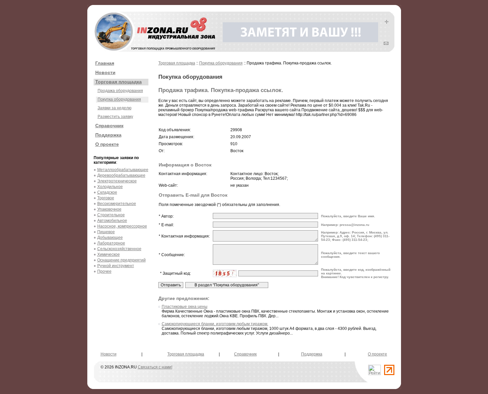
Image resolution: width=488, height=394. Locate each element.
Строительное (111, 215)
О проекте (107, 144)
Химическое (108, 254)
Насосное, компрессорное (122, 226)
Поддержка (108, 135)
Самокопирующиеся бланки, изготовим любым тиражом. (215, 324)
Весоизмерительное (116, 203)
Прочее (104, 271)
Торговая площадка (118, 81)
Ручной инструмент (115, 265)
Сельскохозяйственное (119, 248)
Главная (104, 63)
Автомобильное (112, 220)
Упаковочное (109, 209)
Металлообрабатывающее (122, 169)
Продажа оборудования (120, 90)
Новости (105, 72)
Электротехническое (117, 181)
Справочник (109, 125)
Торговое (105, 198)
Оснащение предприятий (121, 260)
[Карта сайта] (386, 22)
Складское (107, 192)
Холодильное (110, 186)
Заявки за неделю (114, 108)
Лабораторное (111, 243)
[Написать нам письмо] (386, 43)
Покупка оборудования (119, 99)
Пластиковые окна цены (184, 306)
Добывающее (110, 237)
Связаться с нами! (155, 367)
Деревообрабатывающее (121, 175)
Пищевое (106, 232)
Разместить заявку (115, 116)
